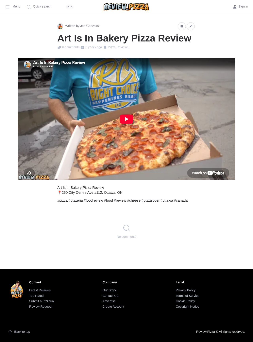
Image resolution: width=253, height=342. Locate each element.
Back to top (22, 332)
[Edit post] (191, 26)
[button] (182, 26)
